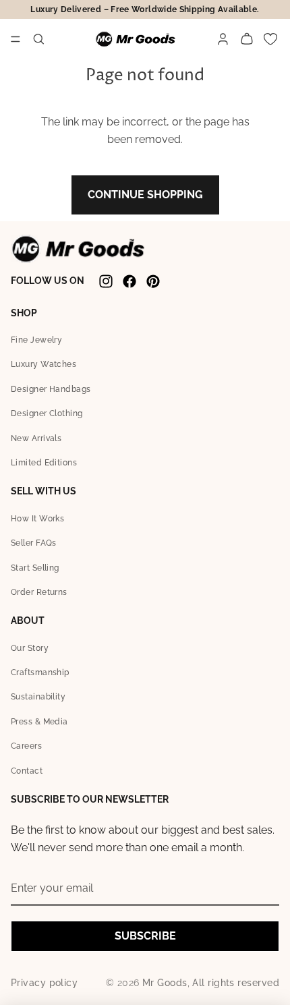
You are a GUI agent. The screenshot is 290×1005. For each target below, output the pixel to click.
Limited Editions (44, 462)
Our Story (30, 648)
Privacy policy (44, 982)
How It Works (37, 518)
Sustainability (38, 696)
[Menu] (15, 39)
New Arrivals (36, 438)
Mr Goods (164, 982)
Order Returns (39, 592)
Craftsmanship (40, 672)
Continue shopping (145, 194)
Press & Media (39, 721)
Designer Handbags (51, 389)
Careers (26, 746)
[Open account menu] (223, 39)
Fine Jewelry (36, 340)
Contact (26, 771)
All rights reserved (235, 982)
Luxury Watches (43, 364)
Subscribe (145, 935)
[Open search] (39, 39)
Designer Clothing (47, 413)
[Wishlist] (270, 39)
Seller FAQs (34, 543)
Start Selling (35, 568)
